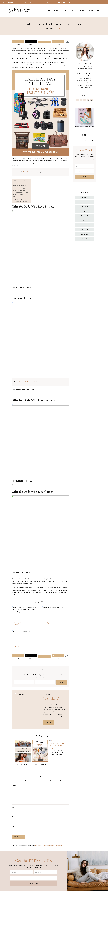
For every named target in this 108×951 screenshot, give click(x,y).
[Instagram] (88, 100)
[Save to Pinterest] (44, 42)
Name (13, 807)
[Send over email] (58, 41)
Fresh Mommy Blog (19, 10)
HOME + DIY (84, 202)
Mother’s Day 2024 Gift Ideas (40, 765)
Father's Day (28, 661)
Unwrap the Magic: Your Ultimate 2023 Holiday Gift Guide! (58, 752)
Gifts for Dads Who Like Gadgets (19, 195)
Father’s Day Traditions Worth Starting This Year (23, 766)
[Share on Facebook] (18, 41)
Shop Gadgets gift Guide (21, 198)
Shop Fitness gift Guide (21, 188)
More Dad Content (17, 647)
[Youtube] (91, 100)
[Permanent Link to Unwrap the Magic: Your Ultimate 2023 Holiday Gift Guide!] (57, 748)
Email (14, 817)
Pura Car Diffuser (28, 172)
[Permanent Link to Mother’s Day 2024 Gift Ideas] (40, 761)
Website (14, 826)
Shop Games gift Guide (21, 201)
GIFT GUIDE (59, 28)
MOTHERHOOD (84, 215)
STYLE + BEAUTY (84, 225)
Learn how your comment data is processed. (48, 845)
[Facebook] (77, 100)
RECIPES (84, 197)
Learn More (48, 722)
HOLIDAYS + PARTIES (84, 238)
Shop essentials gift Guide (22, 192)
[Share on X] (31, 41)
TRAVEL (84, 220)
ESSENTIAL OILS (84, 206)
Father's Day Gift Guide (49, 623)
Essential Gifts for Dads (19, 190)
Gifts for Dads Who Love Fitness (19, 186)
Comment (14, 785)
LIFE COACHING (84, 229)
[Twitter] (81, 100)
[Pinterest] (84, 100)
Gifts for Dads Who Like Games (21, 200)
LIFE (84, 211)
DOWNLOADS (84, 234)
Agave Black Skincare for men (26, 381)
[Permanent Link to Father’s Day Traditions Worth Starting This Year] (23, 761)
